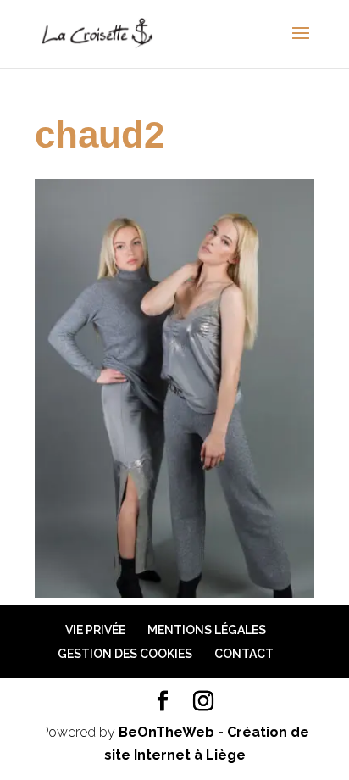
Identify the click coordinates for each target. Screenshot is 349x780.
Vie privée (95, 630)
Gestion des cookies (125, 653)
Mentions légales (206, 630)
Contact (244, 653)
